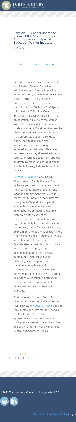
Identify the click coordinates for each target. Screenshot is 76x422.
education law (41, 305)
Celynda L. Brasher (43, 64)
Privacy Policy (59, 414)
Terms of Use (41, 414)
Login (73, 414)
